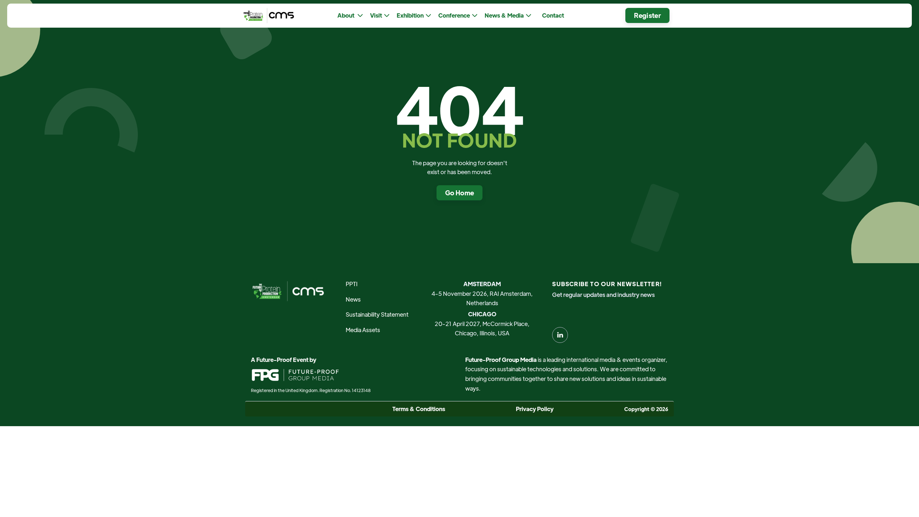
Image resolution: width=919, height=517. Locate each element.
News (353, 299)
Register (647, 15)
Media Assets (363, 330)
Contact (553, 15)
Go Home (459, 192)
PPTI (352, 284)
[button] (350, 16)
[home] (267, 15)
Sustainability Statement (377, 314)
